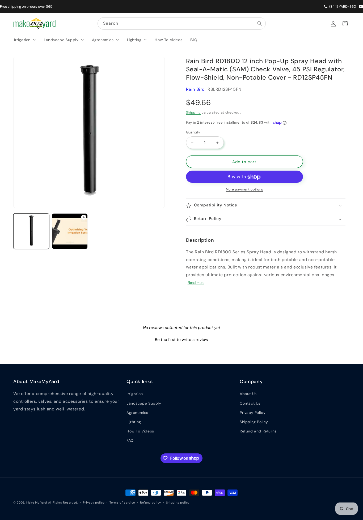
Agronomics (137, 412)
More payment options (244, 190)
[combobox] (181, 23)
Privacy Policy (252, 412)
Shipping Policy (254, 421)
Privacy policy (93, 502)
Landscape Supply (143, 403)
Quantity (193, 132)
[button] (265, 205)
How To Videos (140, 431)
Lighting (133, 421)
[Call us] (326, 7)
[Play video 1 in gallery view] (70, 231)
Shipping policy (178, 502)
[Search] (259, 23)
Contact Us (250, 403)
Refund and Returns (258, 431)
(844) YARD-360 (342, 6)
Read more (196, 283)
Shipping (193, 113)
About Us (248, 393)
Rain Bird (195, 89)
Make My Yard (36, 502)
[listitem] (361, 7)
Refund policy (150, 502)
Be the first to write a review (181, 339)
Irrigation (134, 393)
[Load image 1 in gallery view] (31, 231)
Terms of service (122, 502)
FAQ (130, 440)
